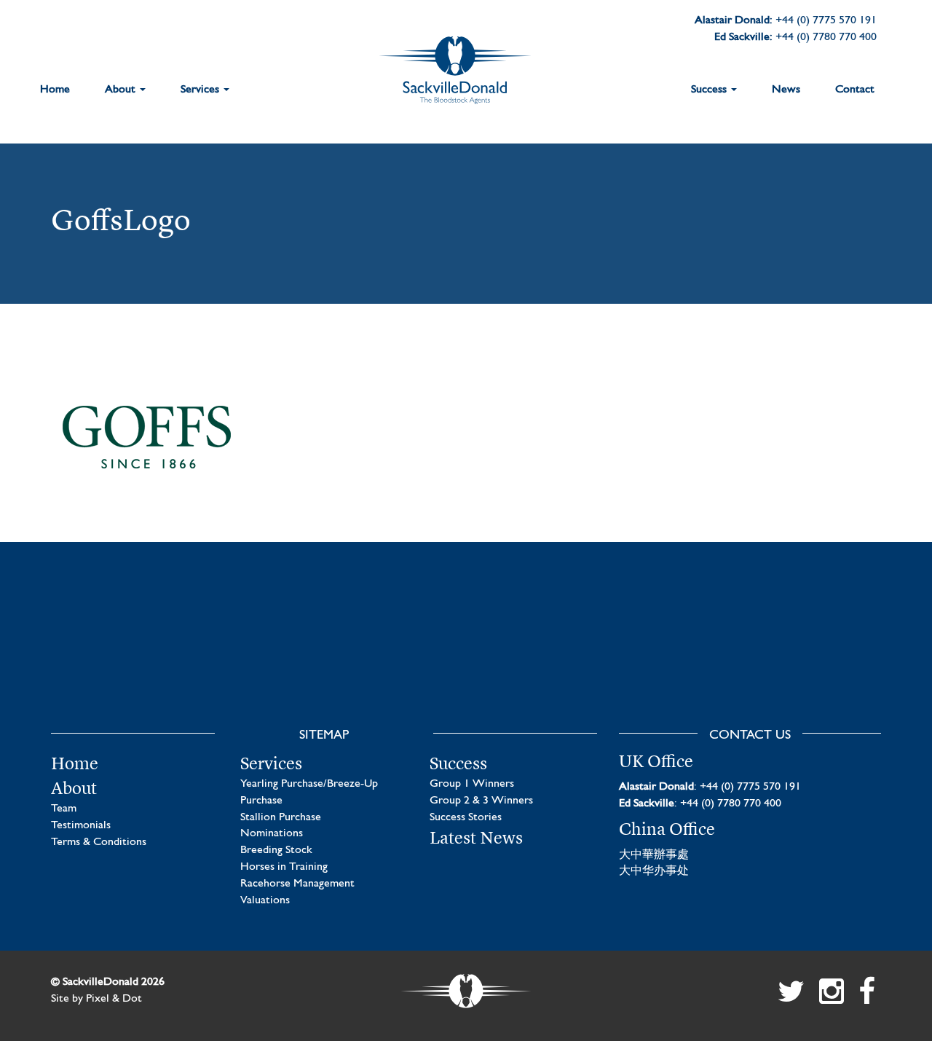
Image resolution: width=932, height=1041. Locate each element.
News (786, 89)
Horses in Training (284, 867)
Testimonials (81, 825)
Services (201, 89)
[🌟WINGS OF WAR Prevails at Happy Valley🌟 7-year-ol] (573, 655)
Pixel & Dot (114, 999)
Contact (854, 89)
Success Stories (466, 817)
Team (63, 808)
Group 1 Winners (472, 784)
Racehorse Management (297, 883)
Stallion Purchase (280, 817)
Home (55, 89)
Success (710, 89)
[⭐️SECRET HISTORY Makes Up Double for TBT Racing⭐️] (144, 655)
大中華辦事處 (654, 855)
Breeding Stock (276, 850)
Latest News (476, 838)
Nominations (271, 833)
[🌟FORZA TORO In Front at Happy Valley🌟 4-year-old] (788, 655)
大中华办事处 (654, 871)
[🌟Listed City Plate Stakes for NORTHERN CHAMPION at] (358, 655)
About (121, 89)
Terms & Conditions (98, 842)
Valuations (265, 900)
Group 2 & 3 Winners (481, 800)
